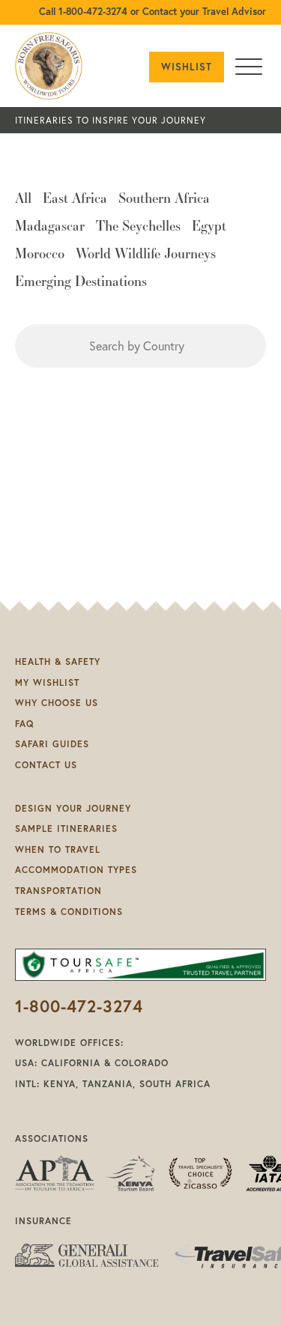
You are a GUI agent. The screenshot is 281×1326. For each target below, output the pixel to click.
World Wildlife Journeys (146, 254)
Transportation (58, 890)
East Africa (75, 199)
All (23, 199)
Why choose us (56, 702)
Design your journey (73, 808)
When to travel (57, 849)
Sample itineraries (66, 828)
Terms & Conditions (69, 911)
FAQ (24, 723)
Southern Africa (164, 199)
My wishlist (47, 682)
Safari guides (52, 743)
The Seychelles (138, 227)
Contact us (46, 764)
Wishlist (186, 67)
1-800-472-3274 (79, 1006)
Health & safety (57, 661)
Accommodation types (76, 869)
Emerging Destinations (81, 282)
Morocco (39, 254)
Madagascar (50, 227)
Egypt (209, 227)
